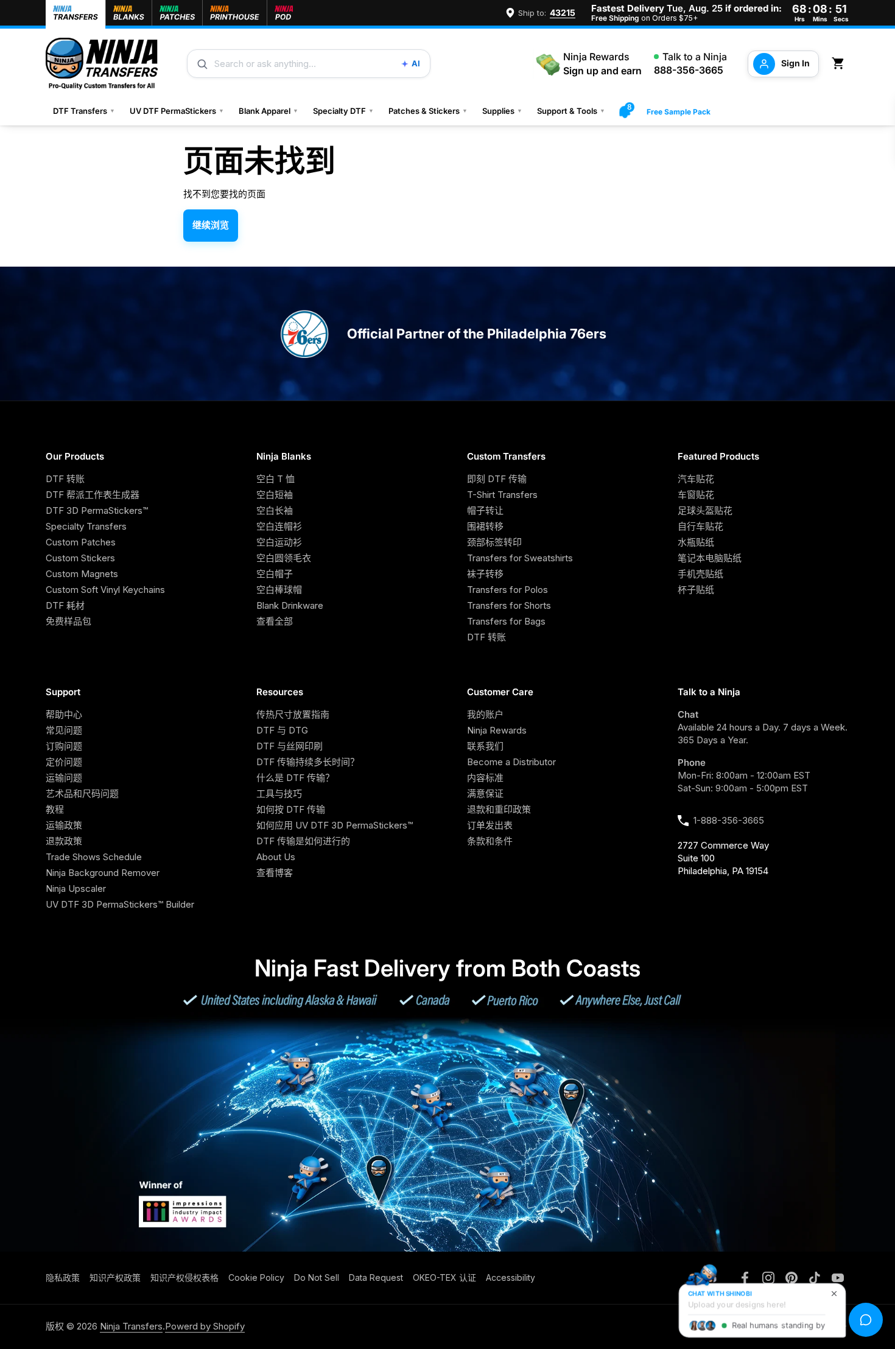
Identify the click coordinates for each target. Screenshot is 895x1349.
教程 (55, 809)
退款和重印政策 (499, 809)
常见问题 (64, 730)
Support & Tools (571, 111)
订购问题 (64, 746)
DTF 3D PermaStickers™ (97, 510)
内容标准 (485, 777)
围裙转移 (485, 526)
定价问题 (64, 762)
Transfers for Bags (506, 621)
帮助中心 (64, 714)
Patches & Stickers (428, 111)
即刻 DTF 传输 (497, 479)
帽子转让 (485, 510)
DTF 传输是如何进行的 (303, 841)
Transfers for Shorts (509, 605)
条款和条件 (490, 841)
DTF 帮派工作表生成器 (92, 494)
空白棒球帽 (279, 589)
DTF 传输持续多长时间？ (307, 762)
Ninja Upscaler (76, 888)
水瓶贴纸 (696, 542)
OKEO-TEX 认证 (444, 1277)
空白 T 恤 (275, 479)
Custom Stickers (80, 558)
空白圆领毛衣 (283, 558)
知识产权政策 (115, 1277)
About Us (275, 857)
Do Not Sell (316, 1277)
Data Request (376, 1277)
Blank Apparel (268, 111)
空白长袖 (274, 510)
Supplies (502, 111)
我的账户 (485, 714)
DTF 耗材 (65, 605)
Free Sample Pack (679, 111)
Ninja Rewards (497, 730)
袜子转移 (485, 574)
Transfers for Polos (507, 589)
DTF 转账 (65, 479)
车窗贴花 (696, 494)
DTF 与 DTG (282, 730)
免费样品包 (68, 621)
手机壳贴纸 (700, 574)
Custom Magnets (82, 574)
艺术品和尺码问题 (82, 793)
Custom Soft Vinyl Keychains (105, 589)
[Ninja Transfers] (102, 63)
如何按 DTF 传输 (290, 809)
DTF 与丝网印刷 (289, 746)
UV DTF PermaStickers (177, 111)
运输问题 (64, 777)
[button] (840, 63)
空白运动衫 (279, 542)
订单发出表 (490, 825)
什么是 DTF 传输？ (295, 777)
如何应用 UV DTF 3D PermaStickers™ (334, 825)
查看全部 (274, 621)
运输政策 (64, 825)
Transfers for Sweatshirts (520, 558)
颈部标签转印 (494, 542)
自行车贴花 (700, 526)
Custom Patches (81, 542)
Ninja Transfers (131, 1326)
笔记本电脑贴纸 (710, 558)
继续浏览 (210, 225)
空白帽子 (274, 574)
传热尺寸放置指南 (292, 714)
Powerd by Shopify (205, 1326)
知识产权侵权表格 (184, 1277)
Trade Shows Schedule (94, 857)
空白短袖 (274, 494)
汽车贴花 (696, 479)
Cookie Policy (256, 1277)
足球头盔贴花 (705, 510)
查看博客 (274, 872)
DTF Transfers (84, 111)
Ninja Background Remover (103, 872)
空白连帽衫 (279, 526)
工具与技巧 (279, 793)
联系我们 (485, 746)
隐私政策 (63, 1277)
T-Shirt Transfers (502, 494)
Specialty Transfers (86, 526)
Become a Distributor (511, 762)
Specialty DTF (343, 111)
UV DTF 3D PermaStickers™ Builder (120, 904)
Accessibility (510, 1277)
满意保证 (485, 793)
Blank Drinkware (289, 605)
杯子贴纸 (696, 589)
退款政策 (64, 841)
